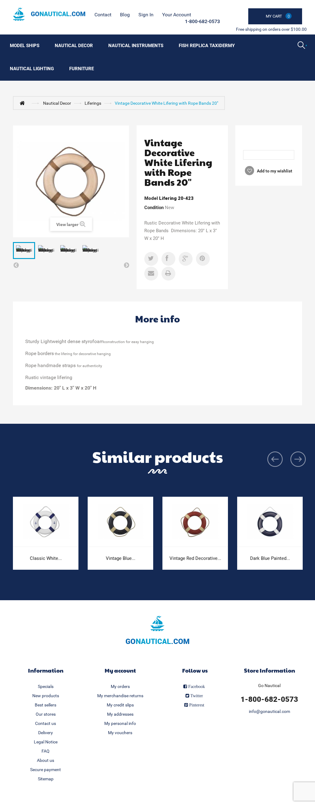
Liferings (93, 103)
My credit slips (120, 704)
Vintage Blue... (120, 558)
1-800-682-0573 (202, 21)
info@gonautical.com (269, 711)
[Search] (302, 46)
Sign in (146, 15)
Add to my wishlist (274, 170)
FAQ (46, 751)
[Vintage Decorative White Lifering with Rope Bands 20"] (24, 250)
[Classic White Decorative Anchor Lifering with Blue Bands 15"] (45, 522)
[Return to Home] (24, 103)
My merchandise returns (120, 695)
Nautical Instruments (135, 45)
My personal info (120, 723)
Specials (46, 686)
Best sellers (45, 704)
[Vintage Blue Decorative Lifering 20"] (120, 522)
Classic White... (46, 558)
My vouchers (120, 732)
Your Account (176, 15)
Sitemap (46, 778)
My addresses (120, 714)
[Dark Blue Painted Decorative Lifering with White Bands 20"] (270, 522)
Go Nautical (269, 685)
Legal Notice (46, 741)
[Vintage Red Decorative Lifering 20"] (195, 522)
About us (45, 760)
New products (45, 695)
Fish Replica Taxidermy (207, 45)
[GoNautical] (49, 14)
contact (102, 15)
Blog (125, 15)
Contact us (45, 723)
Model (151, 198)
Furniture (81, 68)
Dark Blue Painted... (270, 558)
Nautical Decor (74, 45)
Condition (154, 207)
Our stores (46, 714)
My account (120, 670)
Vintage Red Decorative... (195, 558)
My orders (120, 686)
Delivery (45, 732)
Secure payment (45, 769)
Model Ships (24, 45)
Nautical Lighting (32, 68)
